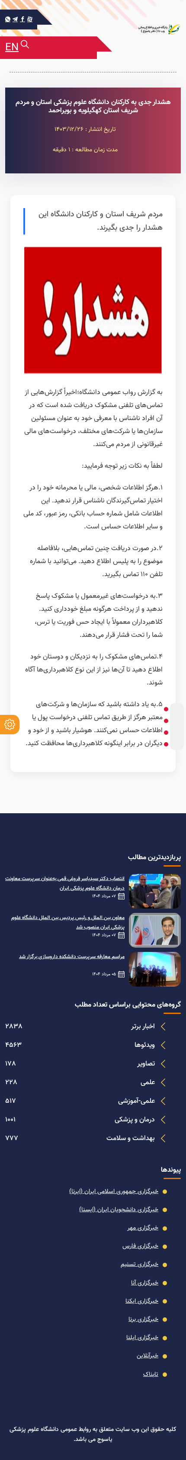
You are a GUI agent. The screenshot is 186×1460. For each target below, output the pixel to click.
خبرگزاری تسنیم (139, 1264)
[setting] (9, 724)
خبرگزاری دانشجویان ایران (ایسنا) (118, 1210)
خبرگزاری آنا (144, 1283)
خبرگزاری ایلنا (142, 1338)
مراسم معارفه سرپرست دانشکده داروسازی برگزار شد (72, 957)
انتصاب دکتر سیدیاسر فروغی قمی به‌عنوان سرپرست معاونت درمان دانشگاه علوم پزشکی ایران (65, 883)
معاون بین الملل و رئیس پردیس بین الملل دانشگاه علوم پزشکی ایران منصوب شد (68, 922)
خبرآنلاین (147, 1356)
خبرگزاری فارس (140, 1246)
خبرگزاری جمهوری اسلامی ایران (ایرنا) (113, 1191)
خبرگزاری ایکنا (141, 1301)
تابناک (150, 1374)
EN (12, 47)
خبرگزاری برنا (143, 1319)
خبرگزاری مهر (142, 1228)
